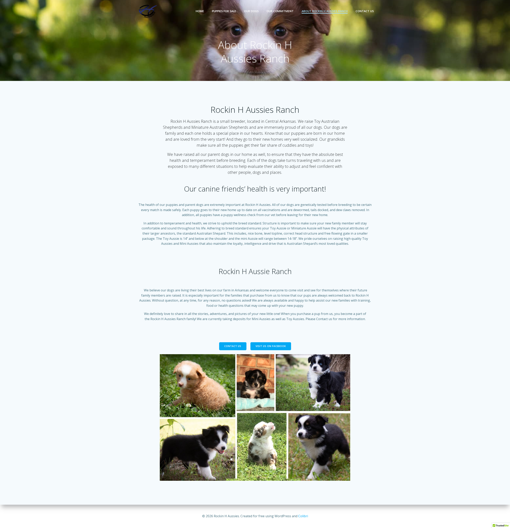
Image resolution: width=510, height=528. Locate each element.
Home (200, 11)
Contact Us (365, 11)
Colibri (303, 516)
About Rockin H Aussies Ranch (325, 11)
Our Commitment (280, 11)
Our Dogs (251, 11)
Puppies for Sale (224, 11)
